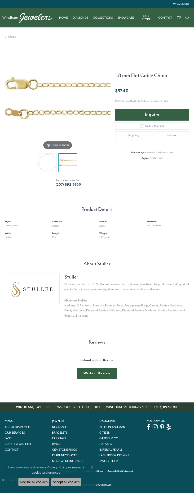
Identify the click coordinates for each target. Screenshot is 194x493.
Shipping (133, 135)
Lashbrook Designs (114, 455)
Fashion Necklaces (170, 305)
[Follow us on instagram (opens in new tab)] (155, 427)
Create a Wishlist (18, 444)
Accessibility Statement (120, 471)
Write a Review (96, 373)
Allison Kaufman (112, 427)
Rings (120, 305)
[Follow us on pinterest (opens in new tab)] (162, 427)
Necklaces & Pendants (78, 305)
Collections (103, 17)
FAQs (8, 438)
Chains (12, 36)
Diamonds (80, 17)
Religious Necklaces (76, 316)
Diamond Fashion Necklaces (103, 310)
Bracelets (98, 305)
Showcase (126, 17)
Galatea (105, 444)
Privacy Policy (57, 467)
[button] (180, 4)
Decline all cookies (34, 482)
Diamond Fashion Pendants (139, 310)
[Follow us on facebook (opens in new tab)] (148, 427)
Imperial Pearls (111, 450)
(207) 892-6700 (68, 185)
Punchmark (104, 485)
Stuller (102, 225)
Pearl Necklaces (64, 455)
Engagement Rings (136, 305)
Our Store (146, 17)
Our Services (15, 433)
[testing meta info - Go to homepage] (29, 18)
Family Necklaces (74, 310)
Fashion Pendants (169, 310)
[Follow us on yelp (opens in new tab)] (169, 427)
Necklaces (60, 427)
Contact (165, 17)
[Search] (187, 18)
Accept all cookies (66, 482)
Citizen (104, 433)
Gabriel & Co (108, 438)
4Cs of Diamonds (18, 427)
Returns (171, 135)
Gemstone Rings (64, 450)
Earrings (110, 305)
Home (63, 17)
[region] (57, 98)
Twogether (108, 461)
